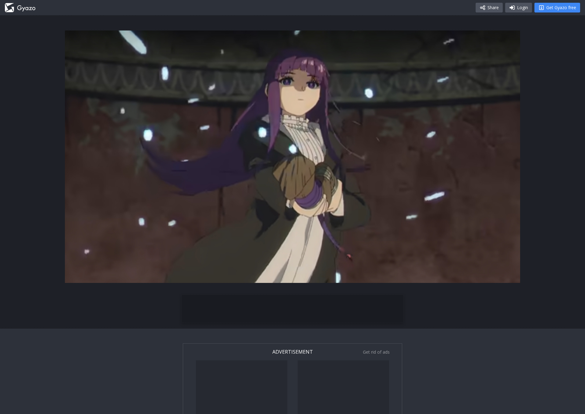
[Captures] (20, 7)
